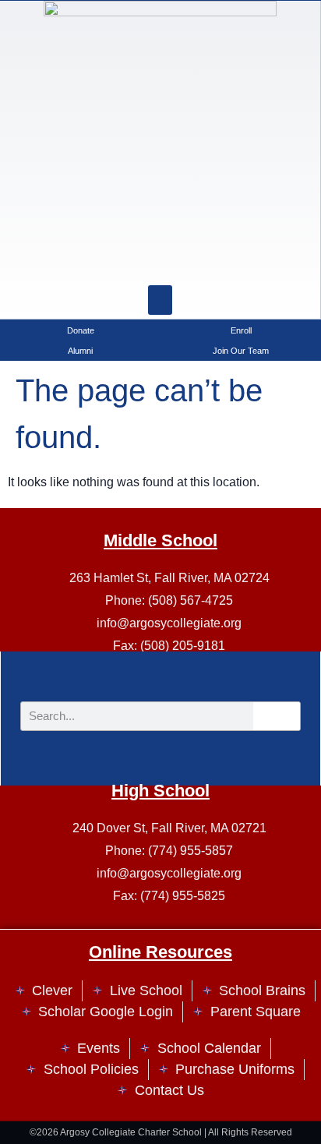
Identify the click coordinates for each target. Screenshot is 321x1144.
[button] (160, 300)
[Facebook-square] (160, 261)
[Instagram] (121, 261)
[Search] (199, 261)
